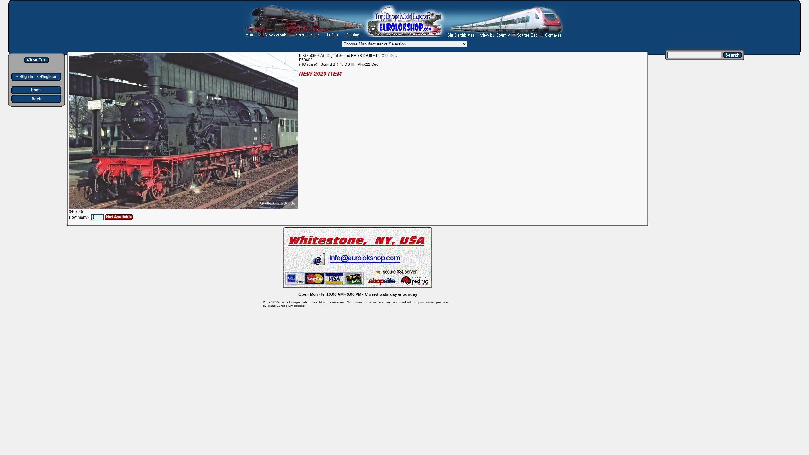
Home (36, 90)
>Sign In (26, 77)
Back (36, 99)
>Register (48, 77)
